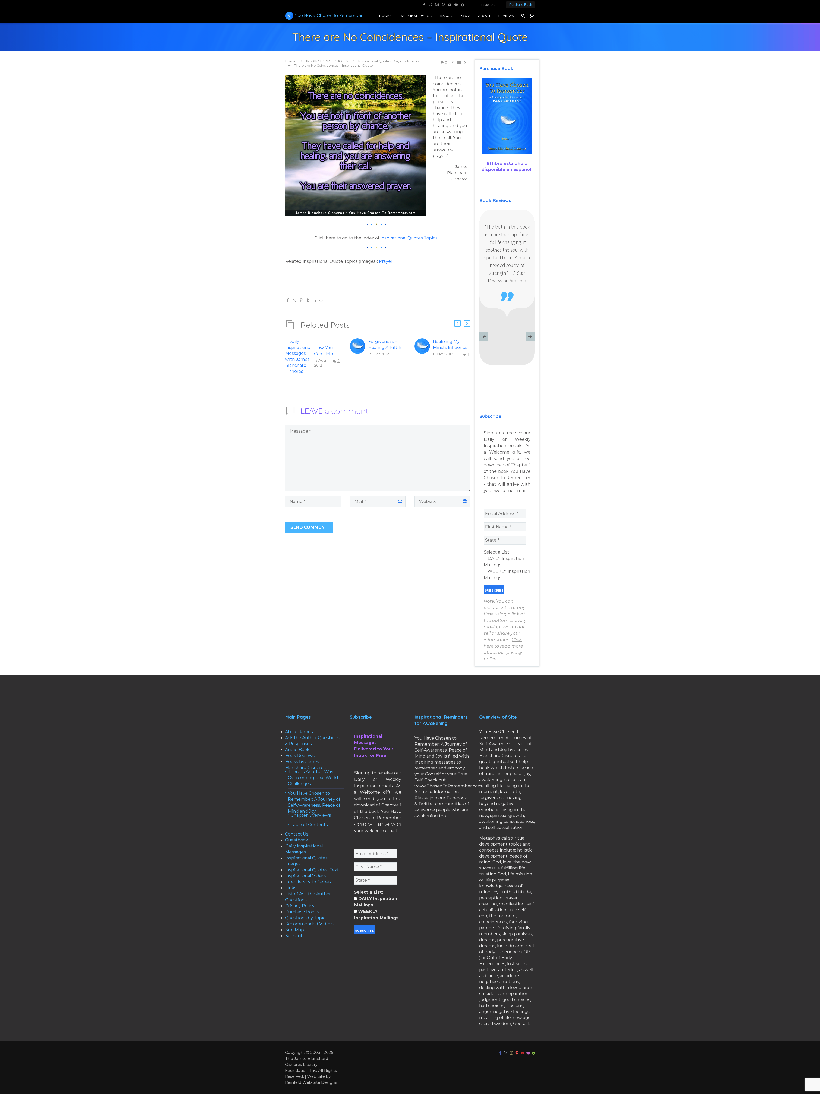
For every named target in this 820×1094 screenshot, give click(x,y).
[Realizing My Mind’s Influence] (423, 348)
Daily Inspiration (415, 16)
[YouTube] (450, 4)
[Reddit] (321, 300)
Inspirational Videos (306, 875)
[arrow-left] (483, 337)
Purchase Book (520, 5)
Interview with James (308, 881)
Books (385, 16)
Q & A (465, 16)
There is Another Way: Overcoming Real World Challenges (313, 777)
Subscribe (295, 935)
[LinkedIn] (314, 300)
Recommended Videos (309, 923)
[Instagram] (437, 4)
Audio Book (297, 749)
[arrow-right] (530, 337)
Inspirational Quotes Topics (409, 238)
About (484, 16)
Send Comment (309, 527)
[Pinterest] (443, 4)
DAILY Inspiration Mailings (504, 561)
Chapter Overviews (311, 815)
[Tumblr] (307, 300)
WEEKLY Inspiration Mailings (507, 574)
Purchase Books (302, 911)
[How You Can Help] (456, 4)
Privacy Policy (300, 905)
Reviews (506, 16)
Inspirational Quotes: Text (312, 869)
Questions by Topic (305, 917)
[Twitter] (430, 4)
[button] (457, 323)
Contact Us (296, 834)
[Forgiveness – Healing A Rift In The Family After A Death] (359, 347)
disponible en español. (507, 169)
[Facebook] (424, 4)
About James (299, 731)
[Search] (522, 15)
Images (447, 16)
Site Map (294, 929)
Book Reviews (300, 755)
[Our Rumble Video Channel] (462, 4)
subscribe (490, 5)
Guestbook (296, 840)
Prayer (385, 261)
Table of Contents (309, 824)
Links (290, 887)
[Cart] (533, 15)
